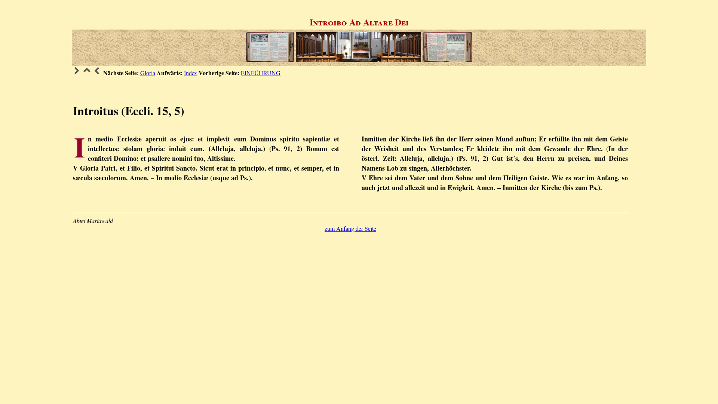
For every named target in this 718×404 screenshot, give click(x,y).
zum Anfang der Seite (350, 228)
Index (190, 73)
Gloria (147, 73)
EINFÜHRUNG (260, 73)
